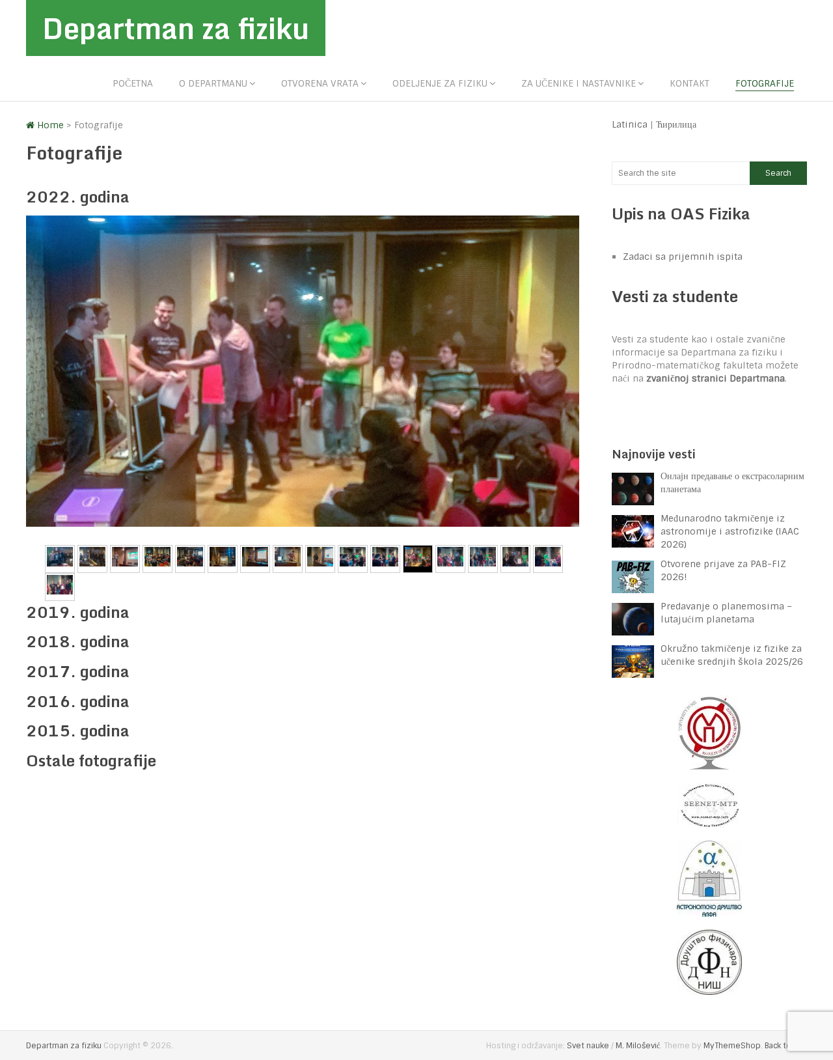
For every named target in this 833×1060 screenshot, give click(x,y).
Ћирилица (676, 124)
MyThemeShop (732, 1045)
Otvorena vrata (320, 83)
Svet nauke (588, 1045)
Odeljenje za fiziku (439, 83)
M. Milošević (638, 1045)
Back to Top (786, 1045)
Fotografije (764, 83)
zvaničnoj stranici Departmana (715, 378)
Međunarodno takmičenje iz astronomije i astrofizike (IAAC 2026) (730, 531)
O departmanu (213, 83)
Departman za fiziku (175, 28)
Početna (133, 83)
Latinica (630, 124)
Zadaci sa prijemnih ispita (683, 256)
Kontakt (689, 83)
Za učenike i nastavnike (578, 83)
